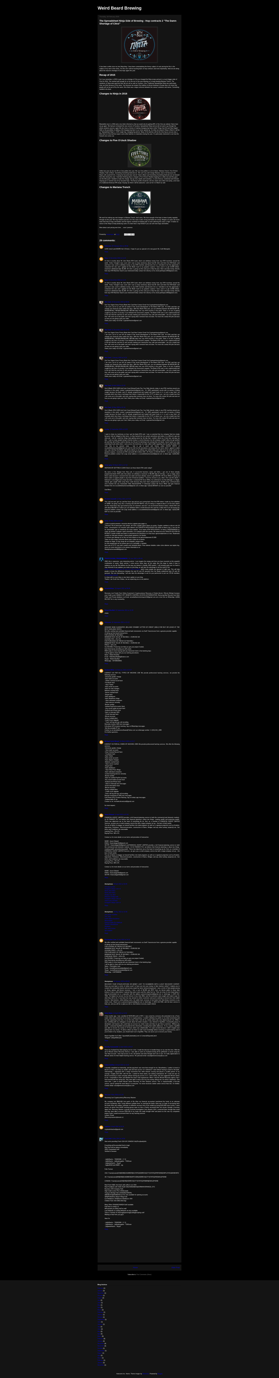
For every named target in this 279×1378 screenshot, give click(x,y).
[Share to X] (129, 234)
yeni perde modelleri (111, 914)
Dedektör (107, 926)
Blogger (160, 1374)
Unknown (108, 246)
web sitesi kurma (110, 928)
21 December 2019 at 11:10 (117, 258)
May (99, 1305)
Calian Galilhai (110, 1065)
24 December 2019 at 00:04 (120, 302)
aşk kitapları (108, 930)
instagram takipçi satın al (113, 889)
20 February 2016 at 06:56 (120, 246)
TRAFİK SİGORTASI (111, 924)
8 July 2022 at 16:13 (123, 939)
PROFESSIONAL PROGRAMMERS (116, 558)
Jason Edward (109, 814)
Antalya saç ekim (110, 895)
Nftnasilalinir (108, 920)
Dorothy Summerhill (111, 1047)
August (100, 1298)
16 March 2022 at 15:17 (127, 741)
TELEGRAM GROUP (111, 575)
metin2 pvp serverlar (111, 900)
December (101, 1343)
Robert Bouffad (110, 610)
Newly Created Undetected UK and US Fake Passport (122, 569)
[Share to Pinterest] (133, 234)
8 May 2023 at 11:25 (117, 1094)
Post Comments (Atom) (143, 1274)
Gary (106, 258)
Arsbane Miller (109, 670)
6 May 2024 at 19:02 (118, 1138)
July (99, 1300)
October (100, 1295)
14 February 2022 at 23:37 (123, 670)
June (99, 1302)
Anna (106, 521)
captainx (107, 1126)
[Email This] (125, 234)
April (99, 1307)
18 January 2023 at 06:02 (121, 981)
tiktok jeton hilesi (110, 891)
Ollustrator (145, 1374)
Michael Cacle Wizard (112, 741)
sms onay (108, 916)
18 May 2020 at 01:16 (118, 407)
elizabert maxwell (110, 499)
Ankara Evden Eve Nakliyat (113, 922)
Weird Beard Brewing (119, 8)
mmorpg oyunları (110, 887)
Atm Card (108, 302)
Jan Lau (107, 1094)
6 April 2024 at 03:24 (117, 1126)
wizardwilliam (109, 588)
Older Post (175, 1267)
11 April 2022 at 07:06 (121, 814)
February (100, 1288)
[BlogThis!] (127, 234)
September (101, 1319)
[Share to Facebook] (131, 234)
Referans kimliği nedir (111, 896)
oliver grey (108, 465)
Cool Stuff (108, 1138)
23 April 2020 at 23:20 (118, 385)
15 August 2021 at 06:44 (122, 588)
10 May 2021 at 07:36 (124, 499)
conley (107, 429)
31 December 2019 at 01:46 (120, 330)
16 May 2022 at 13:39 (120, 912)
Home (135, 1267)
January (100, 1291)
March (99, 1310)
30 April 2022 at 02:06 (120, 884)
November (101, 1293)
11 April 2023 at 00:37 (126, 1047)
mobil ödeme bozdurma (112, 918)
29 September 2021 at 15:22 (120, 622)
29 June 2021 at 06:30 (135, 558)
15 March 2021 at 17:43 (119, 465)
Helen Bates (109, 1013)
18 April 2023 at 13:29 (122, 1065)
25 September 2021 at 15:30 (124, 610)
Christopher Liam (110, 939)
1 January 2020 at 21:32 (119, 357)
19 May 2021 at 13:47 (115, 521)
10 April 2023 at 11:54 (120, 1013)
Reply (106, 252)
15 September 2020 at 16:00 (119, 429)
